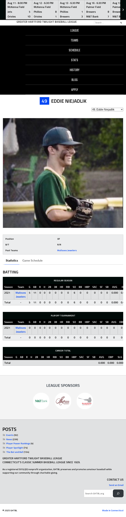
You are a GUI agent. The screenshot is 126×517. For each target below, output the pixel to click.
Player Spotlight (14, 447)
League (74, 30)
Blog (75, 80)
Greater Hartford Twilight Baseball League (47, 22)
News (9, 439)
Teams (74, 40)
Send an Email (116, 485)
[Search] (118, 493)
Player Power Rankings (18, 443)
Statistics (12, 260)
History (74, 70)
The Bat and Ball (14, 452)
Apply (74, 89)
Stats (74, 60)
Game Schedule (32, 260)
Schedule (74, 50)
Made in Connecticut (113, 510)
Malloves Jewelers (67, 250)
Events (9, 435)
